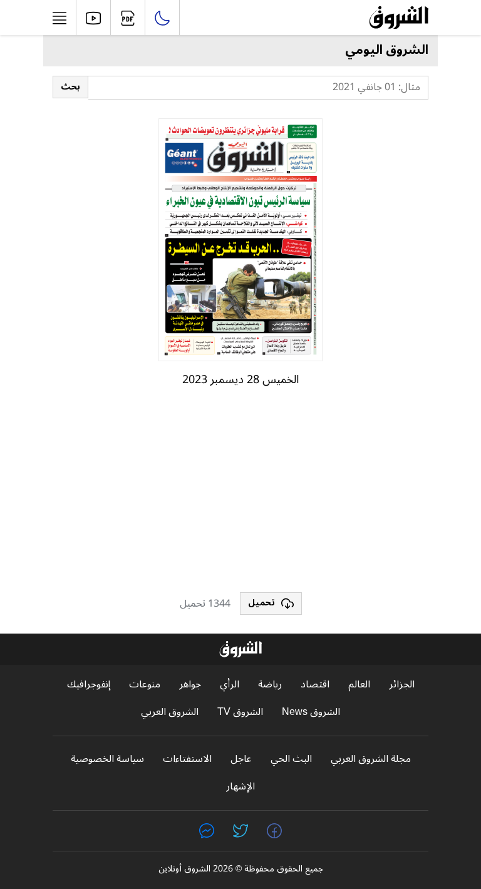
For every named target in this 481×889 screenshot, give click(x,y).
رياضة (270, 684)
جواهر (190, 684)
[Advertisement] (240, 495)
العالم (359, 684)
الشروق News (311, 712)
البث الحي (291, 759)
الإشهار (240, 786)
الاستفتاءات (187, 759)
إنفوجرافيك (88, 684)
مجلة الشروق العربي (371, 759)
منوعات (144, 684)
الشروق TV (240, 712)
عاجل (241, 759)
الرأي (229, 684)
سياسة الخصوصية (107, 759)
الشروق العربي (170, 712)
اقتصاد (315, 684)
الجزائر (402, 684)
